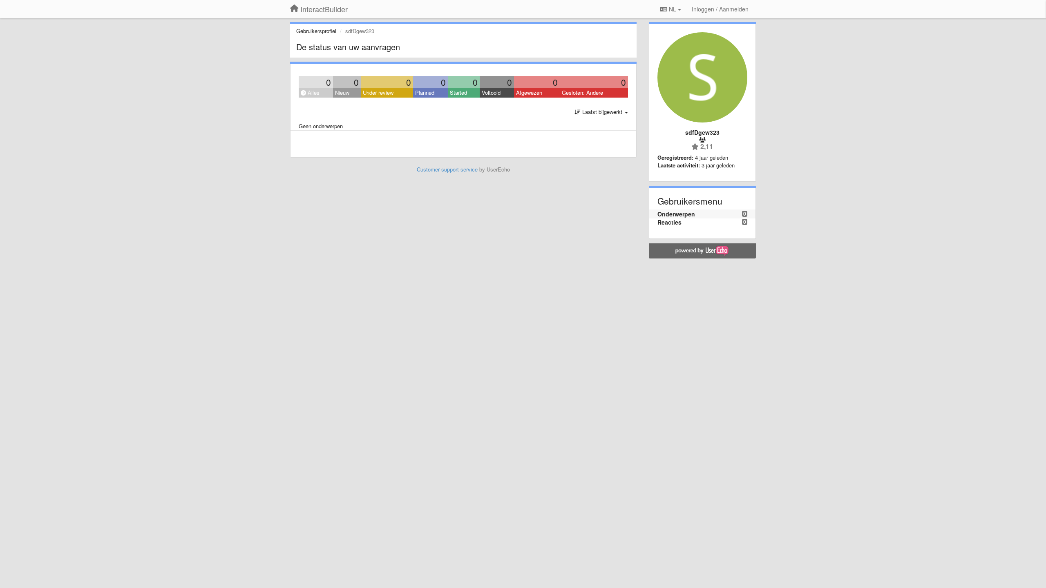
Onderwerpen (676, 214)
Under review (378, 92)
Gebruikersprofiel (316, 31)
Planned (424, 92)
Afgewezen (529, 92)
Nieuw (342, 92)
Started (458, 92)
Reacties (669, 222)
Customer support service (447, 169)
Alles (313, 92)
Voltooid (491, 92)
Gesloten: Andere (582, 92)
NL (672, 9)
